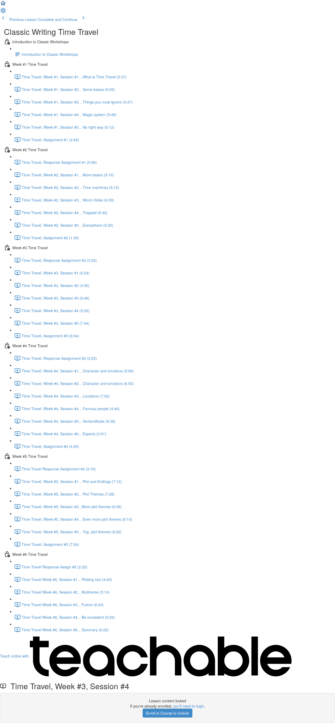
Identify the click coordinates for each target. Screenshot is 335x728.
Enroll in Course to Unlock (167, 713)
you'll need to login (188, 706)
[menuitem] (3, 12)
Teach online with (15, 656)
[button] (3, 4)
